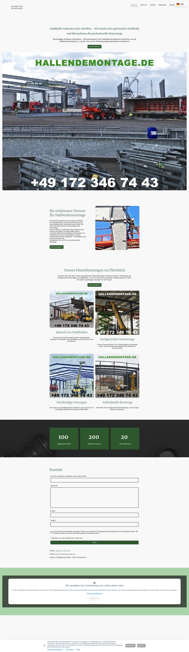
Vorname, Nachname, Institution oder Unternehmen (68, 476)
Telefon (53, 520)
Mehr (78, 649)
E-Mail (53, 511)
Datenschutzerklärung (94, 593)
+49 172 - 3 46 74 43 (63, 551)
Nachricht (54, 485)
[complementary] (181, 4)
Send (94, 542)
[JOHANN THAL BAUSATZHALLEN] (17, 11)
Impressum (69, 649)
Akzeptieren (94, 598)
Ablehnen (141, 645)
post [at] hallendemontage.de (65, 554)
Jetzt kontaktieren (94, 46)
